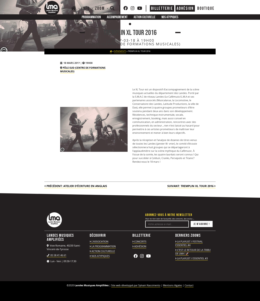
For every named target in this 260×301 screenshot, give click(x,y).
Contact (189, 285)
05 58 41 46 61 (58, 255)
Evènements (120, 51)
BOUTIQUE (205, 8)
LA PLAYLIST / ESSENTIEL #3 (192, 258)
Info (86, 8)
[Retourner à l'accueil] (54, 226)
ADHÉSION (185, 8)
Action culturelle (144, 17)
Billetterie (162, 8)
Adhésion (140, 246)
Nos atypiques (169, 17)
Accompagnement (117, 17)
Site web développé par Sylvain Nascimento (135, 285)
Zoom (100, 8)
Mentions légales (172, 285)
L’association (99, 241)
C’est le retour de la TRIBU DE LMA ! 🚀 (193, 251)
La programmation (103, 246)
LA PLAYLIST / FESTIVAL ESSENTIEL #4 (189, 243)
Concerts (140, 241)
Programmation (91, 17)
